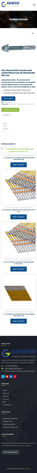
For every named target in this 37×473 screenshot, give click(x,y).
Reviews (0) (7, 115)
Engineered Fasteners (10, 418)
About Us (6, 393)
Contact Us (7, 405)
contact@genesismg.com (13, 369)
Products (32, 104)
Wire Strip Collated (27, 155)
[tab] (10, 110)
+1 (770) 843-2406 (10, 366)
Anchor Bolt (12, 104)
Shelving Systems (9, 424)
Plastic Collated (20, 207)
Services (5, 396)
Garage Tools (7, 421)
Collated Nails (8, 155)
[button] (32, 33)
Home (5, 390)
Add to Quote (8, 98)
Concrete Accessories (22, 104)
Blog (4, 402)
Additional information (10, 110)
